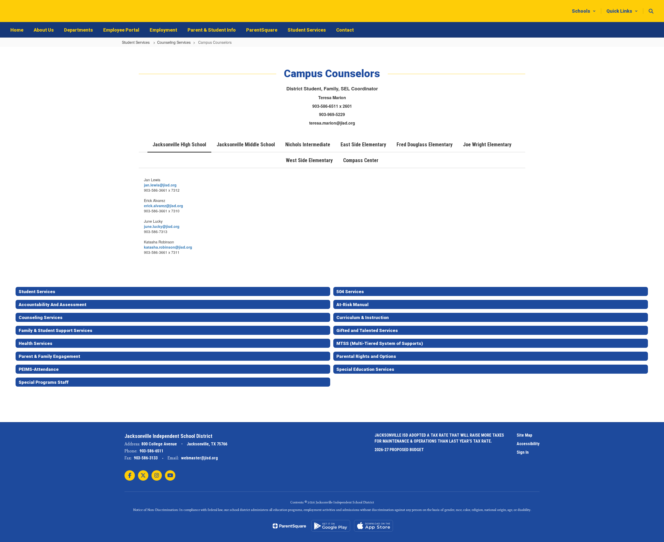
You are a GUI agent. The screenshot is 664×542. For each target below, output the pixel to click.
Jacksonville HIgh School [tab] (179, 144)
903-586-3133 (146, 458)
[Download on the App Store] (373, 526)
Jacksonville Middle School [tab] (246, 144)
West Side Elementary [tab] (309, 160)
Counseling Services (174, 42)
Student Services (136, 42)
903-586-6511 (151, 451)
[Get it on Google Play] (330, 526)
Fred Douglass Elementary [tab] (425, 144)
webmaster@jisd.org (199, 458)
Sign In (523, 452)
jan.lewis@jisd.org (160, 184)
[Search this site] (651, 11)
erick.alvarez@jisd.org (164, 205)
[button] (584, 11)
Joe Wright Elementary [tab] (487, 144)
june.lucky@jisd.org (162, 226)
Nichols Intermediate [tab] (307, 144)
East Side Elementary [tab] (363, 144)
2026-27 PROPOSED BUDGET (399, 449)
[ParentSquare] (289, 526)
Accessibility (528, 443)
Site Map (524, 435)
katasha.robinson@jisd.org (168, 247)
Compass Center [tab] (360, 160)
